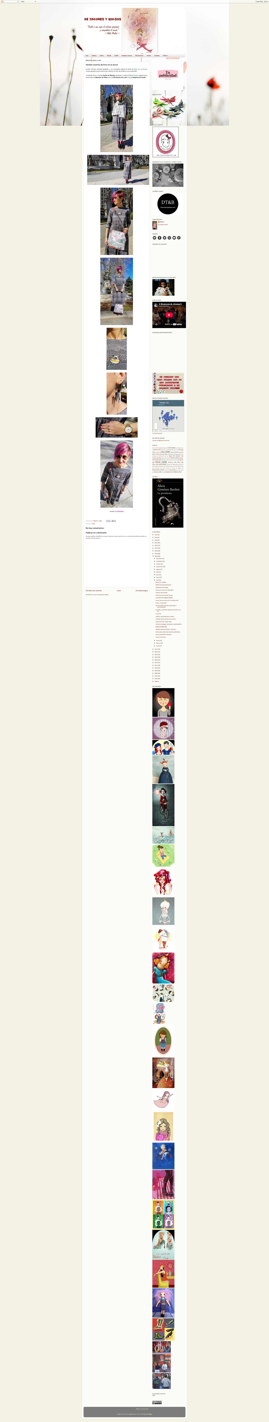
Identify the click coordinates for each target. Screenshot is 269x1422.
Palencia (168, 464)
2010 (156, 668)
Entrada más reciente (94, 591)
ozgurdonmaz (132, 1414)
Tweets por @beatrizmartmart (160, 440)
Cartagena (157, 452)
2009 (156, 670)
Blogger (150, 1414)
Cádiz (175, 450)
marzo (158, 640)
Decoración (180, 452)
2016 (156, 652)
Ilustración (155, 458)
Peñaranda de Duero (177, 464)
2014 (156, 657)
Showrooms (139, 55)
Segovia (179, 468)
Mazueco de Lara (172, 460)
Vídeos (165, 55)
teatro (177, 470)
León (168, 458)
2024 (156, 540)
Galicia (177, 454)
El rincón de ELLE (159, 454)
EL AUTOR (158, 614)
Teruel (181, 470)
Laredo (162, 458)
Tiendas (157, 55)
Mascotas (164, 460)
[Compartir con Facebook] (113, 521)
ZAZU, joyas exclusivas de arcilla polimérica (168, 632)
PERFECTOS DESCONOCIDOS (163, 585)
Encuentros (170, 454)
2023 (156, 542)
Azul (176, 448)
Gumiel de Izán (162, 456)
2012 (156, 662)
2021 (156, 548)
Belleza (156, 450)
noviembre (159, 561)
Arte (169, 448)
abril (157, 580)
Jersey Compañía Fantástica (164, 634)
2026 (156, 534)
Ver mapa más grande (157, 433)
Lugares (181, 458)
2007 (156, 676)
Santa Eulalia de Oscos (169, 468)
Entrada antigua (142, 591)
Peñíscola (154, 466)
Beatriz (162, 222)
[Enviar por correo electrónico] (107, 521)
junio (157, 574)
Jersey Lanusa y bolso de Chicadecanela (167, 600)
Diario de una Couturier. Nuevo (164, 595)
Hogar (170, 456)
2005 (156, 681)
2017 (156, 649)
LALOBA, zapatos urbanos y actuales (166, 629)
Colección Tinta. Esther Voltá (163, 621)
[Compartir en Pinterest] (115, 521)
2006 (156, 678)
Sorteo (149, 55)
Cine (87, 55)
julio (157, 572)
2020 (156, 551)
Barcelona (181, 448)
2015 (156, 654)
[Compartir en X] (111, 521)
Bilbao (169, 450)
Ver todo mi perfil (163, 224)
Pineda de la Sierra (162, 466)
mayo (158, 577)
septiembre (159, 566)
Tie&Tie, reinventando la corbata (165, 616)
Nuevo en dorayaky (161, 603)
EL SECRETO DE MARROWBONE (164, 598)
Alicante (154, 448)
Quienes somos (127, 55)
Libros (102, 55)
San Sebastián (156, 468)
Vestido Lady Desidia (161, 592)
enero (158, 646)
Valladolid (168, 472)
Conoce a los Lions (161, 637)
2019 (156, 553)
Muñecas (170, 462)
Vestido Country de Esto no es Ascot (166, 619)
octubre (158, 564)
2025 (156, 537)
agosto (158, 569)
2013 (156, 660)
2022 (156, 545)
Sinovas (166, 470)
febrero (158, 643)
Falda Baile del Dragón (162, 587)
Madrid (157, 460)
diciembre (159, 558)
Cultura (94, 55)
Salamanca (179, 466)
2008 (156, 673)
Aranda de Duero (162, 448)
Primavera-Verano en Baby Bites (165, 590)
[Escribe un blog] (109, 521)
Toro (163, 472)
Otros (153, 464)
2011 (156, 665)
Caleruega (180, 450)
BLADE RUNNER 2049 (161, 627)
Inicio (119, 591)
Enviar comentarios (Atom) (101, 594)
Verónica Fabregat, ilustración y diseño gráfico (169, 624)
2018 (156, 556)
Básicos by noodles (161, 582)
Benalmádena (164, 450)
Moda (109, 55)
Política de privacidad (142, 1409)
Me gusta (180, 460)
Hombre (178, 456)
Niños (178, 462)
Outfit (116, 55)
